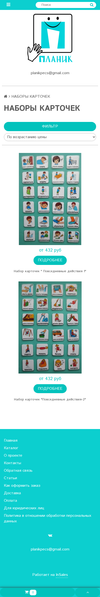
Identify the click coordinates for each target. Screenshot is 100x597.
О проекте (13, 455)
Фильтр (50, 126)
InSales (62, 575)
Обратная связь (18, 470)
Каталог (11, 448)
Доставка (12, 493)
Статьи (10, 478)
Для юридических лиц (24, 508)
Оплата (10, 500)
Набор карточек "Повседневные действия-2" (50, 399)
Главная (10, 440)
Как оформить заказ (22, 485)
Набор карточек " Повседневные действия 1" (50, 271)
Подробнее (50, 260)
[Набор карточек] (50, 199)
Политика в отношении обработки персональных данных (47, 518)
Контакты (12, 463)
